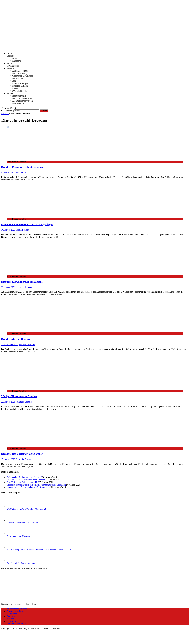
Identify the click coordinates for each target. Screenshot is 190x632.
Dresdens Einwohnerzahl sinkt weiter (22, 167)
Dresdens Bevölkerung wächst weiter (22, 453)
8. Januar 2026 (7, 172)
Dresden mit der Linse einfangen (21, 563)
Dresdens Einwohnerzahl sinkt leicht (21, 281)
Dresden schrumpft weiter (15, 339)
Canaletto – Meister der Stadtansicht (22, 523)
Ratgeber (11, 68)
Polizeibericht (18, 103)
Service (10, 93)
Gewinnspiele (13, 66)
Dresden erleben (19, 91)
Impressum (11, 621)
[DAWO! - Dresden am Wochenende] (95, 48)
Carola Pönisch (21, 172)
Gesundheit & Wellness (22, 76)
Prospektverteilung (15, 611)
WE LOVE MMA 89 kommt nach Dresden (26, 480)
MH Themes (58, 628)
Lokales (10, 56)
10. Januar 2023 (8, 230)
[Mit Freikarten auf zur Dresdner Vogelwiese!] (17, 507)
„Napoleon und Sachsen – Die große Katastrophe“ (29, 487)
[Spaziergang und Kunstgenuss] (17, 533)
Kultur (9, 63)
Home (9, 53)
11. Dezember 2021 (9, 344)
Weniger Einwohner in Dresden (19, 396)
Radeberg (16, 61)
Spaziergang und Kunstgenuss (20, 536)
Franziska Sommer (24, 287)
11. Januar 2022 (8, 287)
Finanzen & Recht (20, 86)
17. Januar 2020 (8, 459)
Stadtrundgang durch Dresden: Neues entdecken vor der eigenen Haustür (39, 549)
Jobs (14, 81)
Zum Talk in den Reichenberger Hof (23, 482)
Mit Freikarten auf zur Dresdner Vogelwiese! (26, 509)
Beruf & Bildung (19, 73)
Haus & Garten (19, 78)
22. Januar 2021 (8, 402)
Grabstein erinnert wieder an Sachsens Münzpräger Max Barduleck (36, 485)
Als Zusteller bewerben (22, 101)
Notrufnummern (19, 96)
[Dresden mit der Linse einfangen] (17, 560)
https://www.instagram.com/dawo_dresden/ (20, 604)
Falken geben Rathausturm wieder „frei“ (24, 477)
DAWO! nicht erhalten (22, 98)
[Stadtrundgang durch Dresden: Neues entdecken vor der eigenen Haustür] (17, 547)
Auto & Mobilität (19, 71)
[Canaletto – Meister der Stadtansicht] (17, 520)
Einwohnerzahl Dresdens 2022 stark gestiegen (27, 224)
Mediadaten (12, 614)
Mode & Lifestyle (20, 83)
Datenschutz (12, 616)
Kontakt (10, 619)
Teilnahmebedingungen (17, 609)
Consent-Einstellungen (17, 624)
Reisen (15, 88)
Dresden (16, 58)
